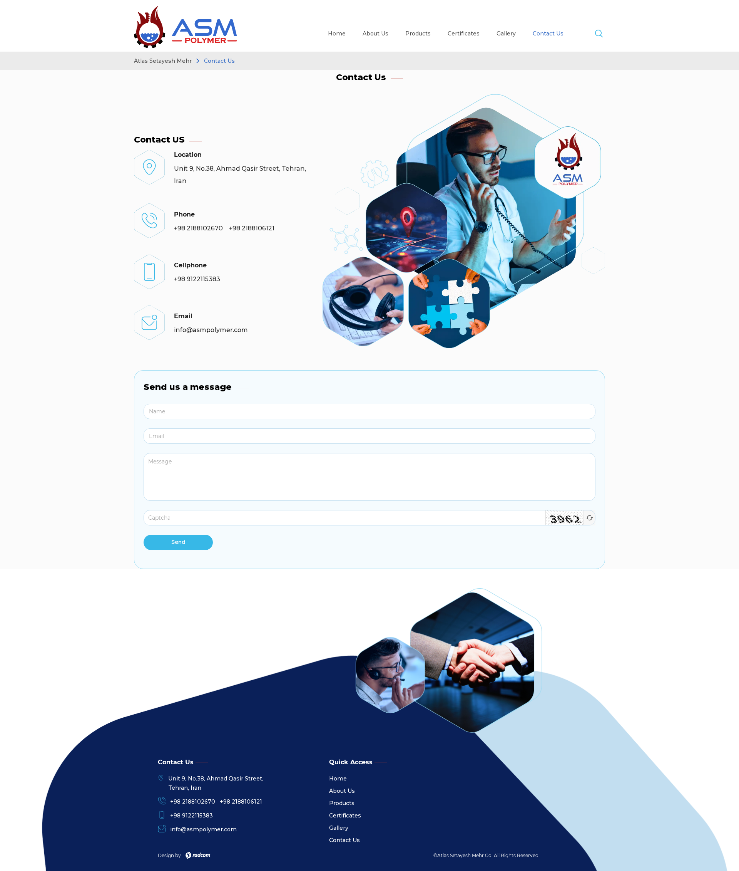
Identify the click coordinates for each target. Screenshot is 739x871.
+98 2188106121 (241, 801)
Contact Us (548, 33)
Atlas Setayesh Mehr (163, 60)
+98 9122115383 (191, 815)
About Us (375, 33)
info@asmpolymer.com (203, 829)
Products (418, 33)
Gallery (506, 33)
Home (337, 33)
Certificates (464, 33)
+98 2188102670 (192, 801)
